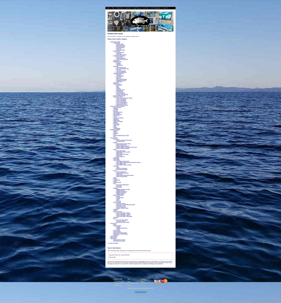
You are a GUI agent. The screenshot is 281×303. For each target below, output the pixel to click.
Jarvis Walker (116, 160)
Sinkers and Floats (120, 93)
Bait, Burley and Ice (118, 96)
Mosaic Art (116, 235)
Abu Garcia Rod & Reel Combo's (124, 140)
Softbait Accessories (121, 80)
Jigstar (115, 170)
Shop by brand (113, 137)
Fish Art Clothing (117, 225)
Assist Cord (119, 85)
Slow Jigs (118, 69)
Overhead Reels (120, 47)
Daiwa (114, 149)
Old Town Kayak (117, 182)
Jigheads (118, 88)
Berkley (115, 142)
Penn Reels (119, 185)
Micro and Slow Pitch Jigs (122, 68)
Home (108, 8)
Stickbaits (118, 64)
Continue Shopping (113, 243)
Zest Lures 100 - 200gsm (122, 219)
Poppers (118, 62)
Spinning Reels (120, 44)
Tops (114, 136)
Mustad (115, 178)
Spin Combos (119, 57)
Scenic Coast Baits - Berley (123, 212)
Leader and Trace (120, 89)
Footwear (115, 130)
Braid (117, 86)
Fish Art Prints (116, 230)
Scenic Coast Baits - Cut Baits (123, 214)
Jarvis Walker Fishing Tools (122, 161)
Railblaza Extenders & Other (123, 189)
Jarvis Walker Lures (121, 163)
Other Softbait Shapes (121, 79)
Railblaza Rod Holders (121, 191)
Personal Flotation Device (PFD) (121, 135)
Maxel (114, 177)
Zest (114, 218)
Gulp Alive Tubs (120, 75)
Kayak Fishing (136, 8)
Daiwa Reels (119, 153)
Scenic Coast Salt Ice (121, 103)
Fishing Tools (116, 60)
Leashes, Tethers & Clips (122, 208)
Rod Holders (116, 123)
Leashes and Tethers (118, 117)
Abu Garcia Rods (120, 141)
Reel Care (118, 48)
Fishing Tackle (119, 8)
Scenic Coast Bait (117, 211)
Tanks (117, 199)
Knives (115, 116)
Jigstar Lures (119, 174)
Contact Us (165, 8)
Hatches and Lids (117, 114)
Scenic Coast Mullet (121, 101)
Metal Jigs (115, 66)
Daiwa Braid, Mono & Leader (123, 151)
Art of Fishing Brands (156, 8)
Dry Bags (115, 109)
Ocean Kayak (116, 180)
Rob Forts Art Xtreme (118, 195)
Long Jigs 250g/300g (121, 72)
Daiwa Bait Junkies (120, 150)
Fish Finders (113, 238)
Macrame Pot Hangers (121, 168)
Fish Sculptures (117, 231)
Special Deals (113, 236)
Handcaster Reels (120, 50)
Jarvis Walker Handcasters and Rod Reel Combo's (128, 162)
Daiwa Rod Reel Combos (122, 154)
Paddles (115, 122)
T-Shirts (118, 229)
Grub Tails (118, 74)
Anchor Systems (117, 107)
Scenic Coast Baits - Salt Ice (123, 215)
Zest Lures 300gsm (121, 221)
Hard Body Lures (117, 61)
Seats (114, 126)
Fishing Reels (116, 42)
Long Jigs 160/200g (121, 71)
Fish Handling (116, 113)
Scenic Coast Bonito (121, 100)
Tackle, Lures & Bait (115, 41)
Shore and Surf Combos (122, 59)
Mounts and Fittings (118, 121)
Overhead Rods (120, 52)
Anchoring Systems (121, 203)
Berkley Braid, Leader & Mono (123, 143)
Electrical (115, 110)
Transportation (116, 128)
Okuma (115, 181)
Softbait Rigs (119, 81)
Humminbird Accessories (119, 239)
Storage (115, 127)
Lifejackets (116, 119)
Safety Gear (116, 125)
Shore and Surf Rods (121, 54)
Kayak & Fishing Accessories (117, 106)
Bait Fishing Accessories (122, 105)
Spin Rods (118, 53)
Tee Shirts (118, 201)
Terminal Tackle (117, 84)
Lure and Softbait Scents (119, 95)
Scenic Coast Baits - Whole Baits (124, 216)
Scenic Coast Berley (121, 99)
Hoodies (118, 196)
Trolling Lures (119, 65)
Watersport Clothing (115, 129)
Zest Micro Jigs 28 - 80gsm (122, 222)
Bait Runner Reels (120, 46)
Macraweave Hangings (121, 169)
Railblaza (115, 188)
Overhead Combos (120, 58)
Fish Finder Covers (118, 112)
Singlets (118, 198)
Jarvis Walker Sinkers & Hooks (123, 164)
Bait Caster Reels (120, 45)
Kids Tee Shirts (120, 197)
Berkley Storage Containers (123, 148)
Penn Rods (119, 187)
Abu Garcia (116, 139)
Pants (114, 134)
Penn (114, 183)
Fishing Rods (116, 51)
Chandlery (115, 108)
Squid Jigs (115, 82)
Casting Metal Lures (121, 67)
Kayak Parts (116, 115)
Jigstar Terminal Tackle (121, 176)
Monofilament (119, 91)
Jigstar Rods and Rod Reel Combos (125, 175)
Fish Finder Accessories (119, 240)
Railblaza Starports (120, 192)
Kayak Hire (128, 8)
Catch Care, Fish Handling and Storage (125, 204)
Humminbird (116, 158)
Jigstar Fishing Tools (121, 171)
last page (142, 261)
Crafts (117, 167)
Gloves (115, 132)
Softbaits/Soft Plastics (118, 73)
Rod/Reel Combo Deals (119, 55)
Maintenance (116, 120)
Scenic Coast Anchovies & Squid (124, 98)
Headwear (115, 133)
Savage (115, 210)
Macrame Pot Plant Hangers (120, 232)
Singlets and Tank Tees (121, 228)
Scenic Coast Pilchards (122, 102)
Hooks (117, 87)
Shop (113, 8)
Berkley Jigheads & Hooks (122, 146)
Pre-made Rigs (120, 92)
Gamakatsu (116, 157)
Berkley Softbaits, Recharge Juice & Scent (126, 147)
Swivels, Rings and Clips (122, 94)
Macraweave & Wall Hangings (120, 233)
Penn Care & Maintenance (122, 184)
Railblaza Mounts (120, 190)
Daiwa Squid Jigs (120, 156)
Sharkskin (115, 217)
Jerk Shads (119, 76)
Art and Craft (145, 8)
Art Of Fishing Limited (143, 291)
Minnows (118, 78)
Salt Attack (116, 209)
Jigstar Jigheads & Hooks (122, 173)
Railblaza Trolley (120, 194)
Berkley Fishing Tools (121, 144)
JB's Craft (115, 166)
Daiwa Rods (119, 155)
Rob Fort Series (117, 202)
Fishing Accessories (121, 207)
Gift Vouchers (113, 237)
